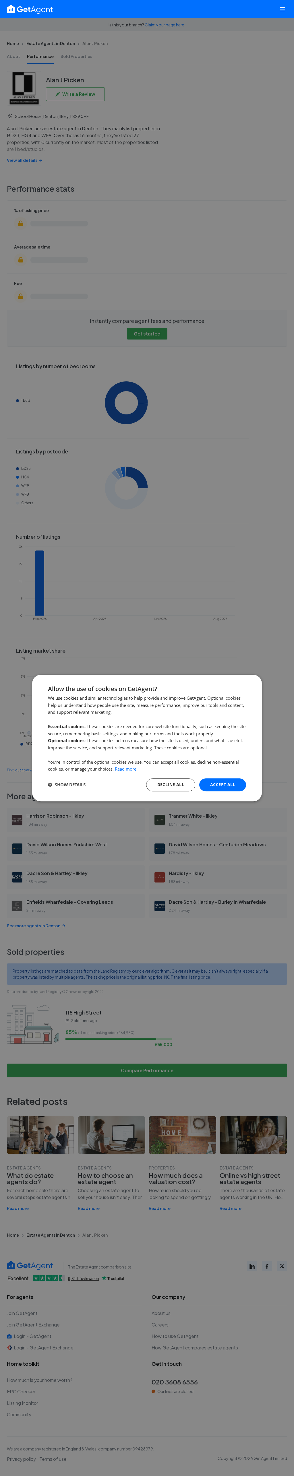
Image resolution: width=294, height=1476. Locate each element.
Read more (125, 769)
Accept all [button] (222, 784)
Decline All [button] (170, 784)
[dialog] (147, 738)
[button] (67, 785)
